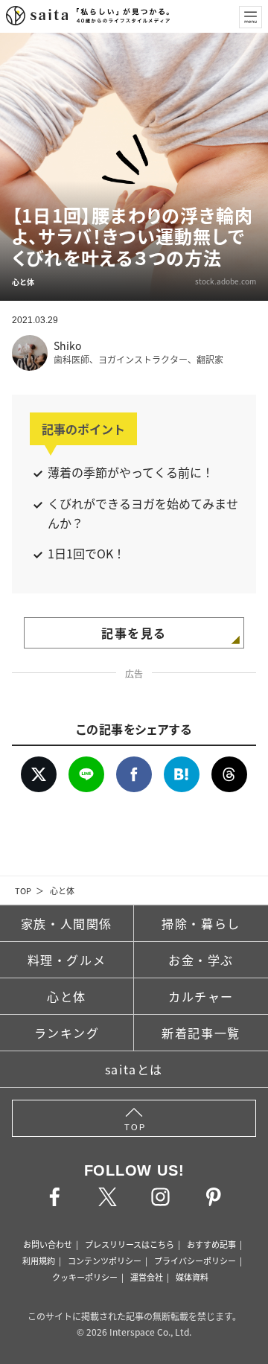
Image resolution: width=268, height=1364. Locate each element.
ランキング (67, 1033)
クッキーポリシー (85, 1277)
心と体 (62, 890)
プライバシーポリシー (195, 1260)
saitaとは (134, 1069)
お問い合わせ (47, 1244)
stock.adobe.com (225, 281)
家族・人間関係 (66, 923)
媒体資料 (192, 1277)
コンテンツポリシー (104, 1260)
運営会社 (146, 1277)
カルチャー (201, 996)
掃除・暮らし (201, 923)
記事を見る (134, 633)
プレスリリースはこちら (129, 1244)
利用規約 (38, 1260)
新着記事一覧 (201, 1033)
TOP (23, 890)
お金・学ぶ (201, 960)
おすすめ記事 (211, 1244)
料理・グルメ (67, 960)
